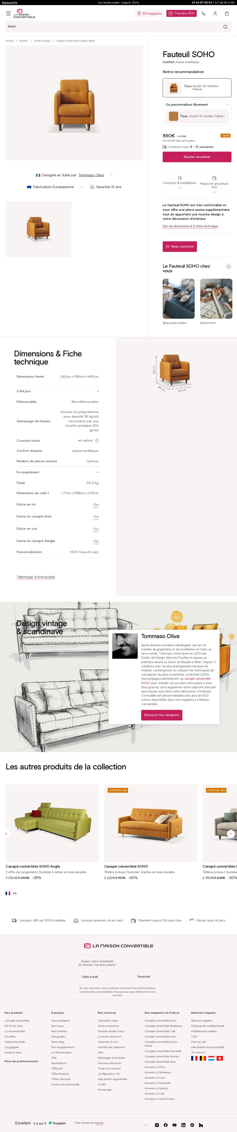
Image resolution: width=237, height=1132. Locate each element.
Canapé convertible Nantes (162, 1056)
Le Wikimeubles (61, 1052)
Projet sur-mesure (109, 1068)
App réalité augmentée (112, 1079)
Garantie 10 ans (108, 1041)
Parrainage (105, 1089)
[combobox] (118, 26)
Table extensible (15, 1041)
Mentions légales (202, 1020)
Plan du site (198, 1041)
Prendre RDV (184, 13)
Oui (96, 505)
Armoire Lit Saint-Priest (160, 1099)
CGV (194, 1036)
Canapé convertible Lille (160, 1031)
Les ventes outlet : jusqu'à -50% (118, 2)
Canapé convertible (17, 1020)
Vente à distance (108, 1026)
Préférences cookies (204, 1031)
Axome (99, 1122)
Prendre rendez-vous (111, 1031)
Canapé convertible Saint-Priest (161, 1043)
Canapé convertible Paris (160, 1020)
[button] (8, 13)
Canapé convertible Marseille (163, 1051)
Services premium (109, 1063)
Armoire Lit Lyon (155, 1077)
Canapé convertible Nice (160, 1061)
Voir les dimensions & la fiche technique (190, 226)
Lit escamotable (15, 1031)
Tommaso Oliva (91, 175)
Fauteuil (23, 40)
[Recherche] (225, 26)
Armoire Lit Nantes (156, 1088)
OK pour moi (67, 1109)
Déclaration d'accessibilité (207, 1047)
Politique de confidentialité (208, 1026)
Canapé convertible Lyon (160, 1036)
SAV (100, 1052)
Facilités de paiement (111, 1047)
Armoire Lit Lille (155, 1093)
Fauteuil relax (13, 1052)
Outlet (102, 1084)
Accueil (9, 40)
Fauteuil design (42, 40)
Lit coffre (10, 1036)
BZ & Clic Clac (14, 1026)
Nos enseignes (60, 1020)
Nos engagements (63, 1047)
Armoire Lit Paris (155, 1067)
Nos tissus (57, 1026)
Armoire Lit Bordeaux (158, 1072)
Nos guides (58, 1036)
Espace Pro (9, 2)
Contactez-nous (108, 1020)
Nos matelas (59, 1031)
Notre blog (57, 1041)
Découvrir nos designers (161, 715)
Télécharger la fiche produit (36, 577)
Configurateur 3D (109, 1073)
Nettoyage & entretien (112, 1057)
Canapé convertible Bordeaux (163, 1026)
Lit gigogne (12, 1047)
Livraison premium (110, 1036)
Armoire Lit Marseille (158, 1083)
